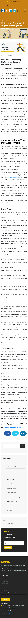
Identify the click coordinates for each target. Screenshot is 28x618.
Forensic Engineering (11, 488)
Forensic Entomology (11, 492)
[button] (25, 11)
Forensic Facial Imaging (12, 501)
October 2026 (10, 523)
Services (4, 579)
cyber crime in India (14, 177)
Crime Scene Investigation (12, 466)
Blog (3, 586)
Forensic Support (10, 505)
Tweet (16, 433)
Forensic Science (10, 461)
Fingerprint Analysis (11, 479)
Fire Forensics (10, 510)
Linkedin (23, 433)
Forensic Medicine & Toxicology (13, 497)
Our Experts (5, 581)
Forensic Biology (10, 483)
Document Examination (12, 475)
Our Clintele (5, 583)
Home (2, 33)
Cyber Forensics (10, 470)
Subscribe (5, 599)
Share (8, 433)
